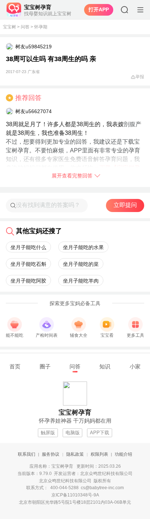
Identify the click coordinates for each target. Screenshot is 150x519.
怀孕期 (40, 26)
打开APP (98, 9)
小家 (135, 366)
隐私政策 (75, 454)
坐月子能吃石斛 (28, 264)
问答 (25, 26)
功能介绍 (123, 454)
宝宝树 (9, 26)
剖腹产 (132, 124)
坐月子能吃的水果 (83, 247)
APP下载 (99, 432)
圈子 (45, 366)
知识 (104, 366)
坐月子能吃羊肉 (81, 281)
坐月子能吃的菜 (81, 264)
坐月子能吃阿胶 (28, 281)
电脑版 (73, 432)
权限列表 (99, 454)
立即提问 (125, 205)
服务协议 (50, 454)
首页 (14, 366)
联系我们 (26, 454)
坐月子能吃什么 (28, 247)
